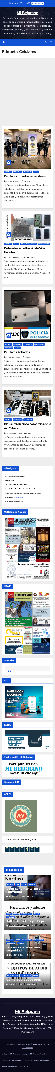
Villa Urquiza (43, 244)
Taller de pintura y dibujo (25, 921)
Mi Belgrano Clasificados (22, 1060)
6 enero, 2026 (13, 181)
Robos (36, 171)
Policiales (17, 171)
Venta (35, 975)
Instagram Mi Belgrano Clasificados (36, 1054)
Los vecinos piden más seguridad (23, 948)
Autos (15, 244)
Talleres (10, 917)
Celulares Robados (17, 352)
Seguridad (11, 943)
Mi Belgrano (27, 12)
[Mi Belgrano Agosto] (27, 548)
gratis (24, 884)
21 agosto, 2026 (17, 955)
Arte (9, 914)
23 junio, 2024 (13, 357)
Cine (17, 884)
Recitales (27, 171)
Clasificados (26, 914)
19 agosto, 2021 (14, 433)
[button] (46, 42)
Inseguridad (39, 344)
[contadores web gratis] (22, 849)
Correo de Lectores (23, 940)
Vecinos (21, 943)
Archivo (8, 171)
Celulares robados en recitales (24, 176)
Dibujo (36, 914)
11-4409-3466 (18, 497)
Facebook (6, 1060)
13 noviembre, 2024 (15, 257)
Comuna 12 (17, 344)
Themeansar (27, 1048)
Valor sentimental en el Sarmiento (23, 890)
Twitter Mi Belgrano (41, 1060)
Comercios (17, 419)
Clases (16, 914)
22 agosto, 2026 (17, 896)
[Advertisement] (27, 86)
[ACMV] (21, 815)
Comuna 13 (28, 344)
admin (27, 181)
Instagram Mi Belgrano (11, 1054)
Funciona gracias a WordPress (18, 1044)
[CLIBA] (27, 740)
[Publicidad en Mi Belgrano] (24, 768)
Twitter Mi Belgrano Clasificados (15, 1066)
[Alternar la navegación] (51, 42)
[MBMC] (27, 622)
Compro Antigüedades (23, 980)
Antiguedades (12, 975)
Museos (32, 884)
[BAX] (24, 702)
